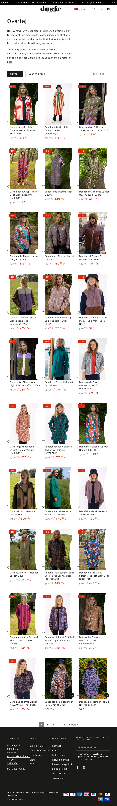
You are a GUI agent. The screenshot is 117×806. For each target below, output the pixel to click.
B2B (32, 764)
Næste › (73, 724)
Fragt (55, 750)
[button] (101, 9)
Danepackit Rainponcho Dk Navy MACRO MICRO (59, 703)
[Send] (108, 747)
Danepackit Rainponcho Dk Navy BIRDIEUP (94, 703)
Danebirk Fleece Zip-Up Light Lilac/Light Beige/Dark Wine (23, 320)
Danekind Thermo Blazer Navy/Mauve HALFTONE (23, 703)
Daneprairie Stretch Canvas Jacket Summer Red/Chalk (23, 130)
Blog (32, 759)
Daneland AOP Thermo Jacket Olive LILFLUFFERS (93, 129)
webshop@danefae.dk (18, 756)
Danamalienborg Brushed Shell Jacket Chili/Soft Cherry (24, 640)
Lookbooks (36, 755)
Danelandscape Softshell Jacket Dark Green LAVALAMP (58, 449)
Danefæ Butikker (39, 750)
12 (65, 724)
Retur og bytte (60, 759)
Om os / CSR (37, 745)
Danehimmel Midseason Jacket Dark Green (58, 513)
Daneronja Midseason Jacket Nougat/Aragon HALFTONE (22, 449)
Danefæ (18, 792)
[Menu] (8, 9)
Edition (21, 800)
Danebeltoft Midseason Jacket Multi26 (23, 513)
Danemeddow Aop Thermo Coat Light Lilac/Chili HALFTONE (24, 194)
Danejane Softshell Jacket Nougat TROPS (93, 448)
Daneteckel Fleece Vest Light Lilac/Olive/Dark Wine (25, 384)
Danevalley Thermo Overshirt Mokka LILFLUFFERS (90, 640)
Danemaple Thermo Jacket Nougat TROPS (24, 258)
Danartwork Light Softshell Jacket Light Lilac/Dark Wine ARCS (59, 640)
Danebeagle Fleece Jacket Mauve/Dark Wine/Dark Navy (93, 320)
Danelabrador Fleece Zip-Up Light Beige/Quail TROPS (59, 320)
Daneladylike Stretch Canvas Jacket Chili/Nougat (56, 130)
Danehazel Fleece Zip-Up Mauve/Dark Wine (93, 258)
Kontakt (56, 745)
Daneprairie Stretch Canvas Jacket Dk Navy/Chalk (90, 385)
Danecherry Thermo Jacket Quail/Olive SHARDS (94, 193)
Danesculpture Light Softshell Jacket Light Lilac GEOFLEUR (94, 575)
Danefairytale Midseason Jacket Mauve (93, 513)
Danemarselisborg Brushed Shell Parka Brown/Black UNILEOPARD (59, 575)
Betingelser (58, 755)
